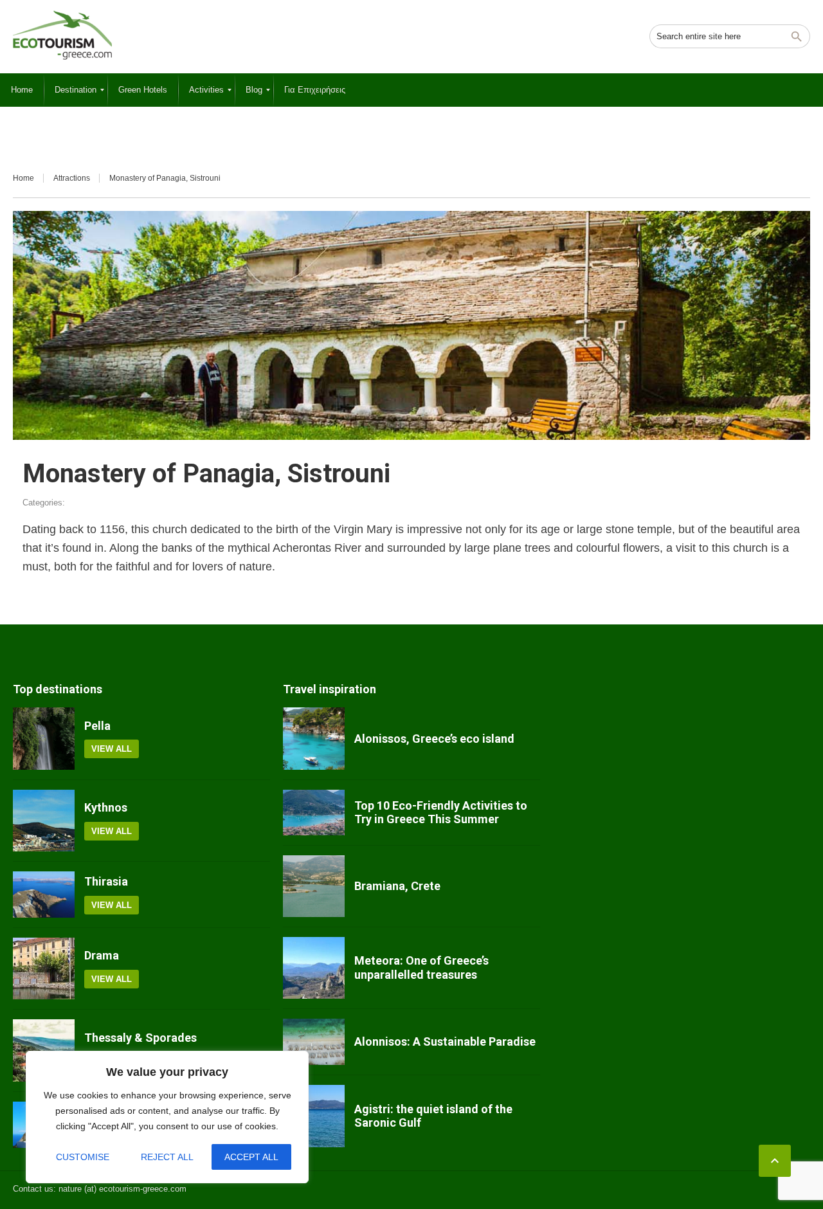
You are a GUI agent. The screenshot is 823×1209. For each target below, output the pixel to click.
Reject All (167, 1157)
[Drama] (44, 968)
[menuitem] (22, 90)
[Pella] (44, 738)
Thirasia (106, 881)
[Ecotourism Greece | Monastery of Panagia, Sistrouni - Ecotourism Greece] (62, 35)
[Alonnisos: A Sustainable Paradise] (314, 1042)
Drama (101, 955)
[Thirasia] (44, 894)
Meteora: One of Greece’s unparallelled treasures (421, 967)
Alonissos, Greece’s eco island (434, 738)
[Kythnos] (44, 820)
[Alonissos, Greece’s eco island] (314, 738)
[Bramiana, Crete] (314, 886)
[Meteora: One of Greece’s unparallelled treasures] (314, 968)
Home (23, 178)
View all (111, 749)
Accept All (251, 1157)
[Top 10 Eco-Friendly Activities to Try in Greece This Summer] (314, 812)
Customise (82, 1157)
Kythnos (105, 807)
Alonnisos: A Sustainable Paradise (445, 1041)
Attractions (71, 178)
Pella (97, 725)
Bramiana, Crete (397, 886)
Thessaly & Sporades (140, 1037)
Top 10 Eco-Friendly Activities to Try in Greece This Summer (440, 812)
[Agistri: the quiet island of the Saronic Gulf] (314, 1116)
